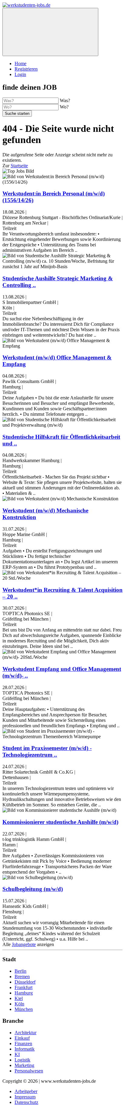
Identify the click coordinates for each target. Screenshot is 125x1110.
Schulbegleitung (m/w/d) (32, 889)
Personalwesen (29, 1070)
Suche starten (17, 113)
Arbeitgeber (26, 1091)
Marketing (24, 1065)
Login (20, 74)
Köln (19, 1003)
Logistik (22, 1059)
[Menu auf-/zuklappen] (50, 32)
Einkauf (22, 1038)
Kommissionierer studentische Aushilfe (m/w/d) (60, 822)
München (24, 1009)
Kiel (19, 998)
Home (20, 63)
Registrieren (26, 69)
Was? (65, 100)
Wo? (64, 106)
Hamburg (24, 992)
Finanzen (23, 1043)
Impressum (25, 1096)
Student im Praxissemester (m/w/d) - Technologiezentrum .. (47, 751)
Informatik (25, 1049)
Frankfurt (23, 987)
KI (17, 1054)
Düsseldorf (25, 982)
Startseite (19, 165)
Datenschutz (26, 1102)
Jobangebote (24, 944)
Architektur (25, 1032)
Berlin (20, 971)
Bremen (22, 976)
